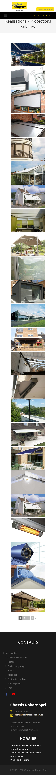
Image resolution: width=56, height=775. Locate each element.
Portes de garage (16, 666)
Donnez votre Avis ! (45, 9)
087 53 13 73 (21, 711)
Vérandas (12, 674)
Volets (11, 670)
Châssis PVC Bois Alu (18, 657)
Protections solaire (17, 679)
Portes (11, 661)
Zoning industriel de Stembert (25, 722)
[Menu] (5, 15)
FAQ (10, 687)
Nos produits (11, 653)
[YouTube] (13, 694)
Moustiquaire (14, 683)
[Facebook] (6, 694)
